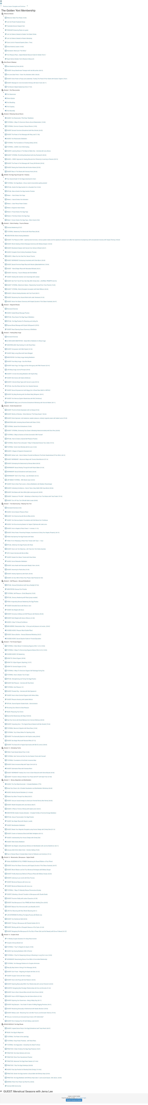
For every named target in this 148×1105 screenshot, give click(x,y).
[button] (1, 1)
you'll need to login (81, 1098)
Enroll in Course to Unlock (74, 1100)
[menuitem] (1, 4)
